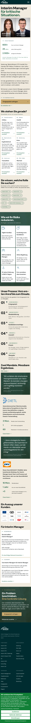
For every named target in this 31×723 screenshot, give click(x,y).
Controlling (4, 206)
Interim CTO (5, 199)
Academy (18, 678)
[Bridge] (4, 2)
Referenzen (3, 678)
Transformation (19, 656)
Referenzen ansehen (8, 619)
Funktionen (4, 642)
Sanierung (18, 645)
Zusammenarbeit (20, 673)
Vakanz (17, 653)
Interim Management (6, 673)
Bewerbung (18, 681)
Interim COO (16, 195)
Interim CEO (5, 191)
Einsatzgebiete (20, 642)
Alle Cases (4, 371)
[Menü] (28, 2)
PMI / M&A (18, 648)
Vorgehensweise (5, 676)
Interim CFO (16, 191)
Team (2, 681)
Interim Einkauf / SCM (18, 199)
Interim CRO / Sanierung (15, 203)
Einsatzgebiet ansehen (6, 133)
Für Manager (19, 670)
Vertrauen (4, 670)
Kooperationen (4, 686)
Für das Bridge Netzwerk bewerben (12, 555)
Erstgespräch (4, 684)
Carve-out (18, 651)
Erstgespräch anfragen (10, 101)
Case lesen (6, 433)
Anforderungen (19, 676)
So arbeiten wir (6, 105)
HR (3, 203)
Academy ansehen (7, 581)
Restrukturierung (20, 658)
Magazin (3, 689)
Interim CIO (4, 195)
